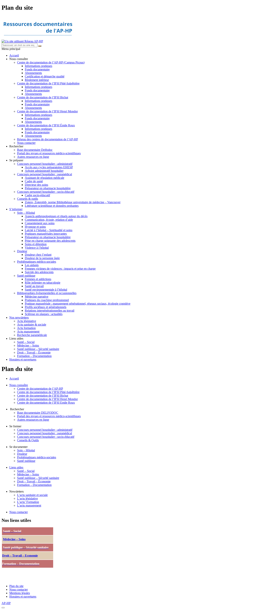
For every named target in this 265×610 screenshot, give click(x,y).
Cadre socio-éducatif (37, 195)
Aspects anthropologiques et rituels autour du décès (56, 216)
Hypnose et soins (35, 226)
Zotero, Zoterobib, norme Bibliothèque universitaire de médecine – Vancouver (72, 202)
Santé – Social (26, 342)
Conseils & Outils (28, 440)
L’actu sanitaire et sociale (32, 495)
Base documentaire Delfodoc (35, 149)
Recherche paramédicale (32, 335)
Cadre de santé (34, 181)
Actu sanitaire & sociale (31, 324)
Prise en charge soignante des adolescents (50, 240)
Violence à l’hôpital (37, 247)
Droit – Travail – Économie (34, 352)
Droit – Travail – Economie (20, 555)
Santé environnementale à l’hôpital (46, 289)
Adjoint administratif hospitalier (44, 170)
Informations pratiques (38, 66)
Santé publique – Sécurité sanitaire (38, 349)
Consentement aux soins (40, 223)
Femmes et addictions (38, 279)
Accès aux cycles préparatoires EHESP (49, 167)
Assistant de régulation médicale (44, 177)
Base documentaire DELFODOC (37, 412)
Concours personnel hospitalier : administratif (44, 163)
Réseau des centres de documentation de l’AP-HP (47, 139)
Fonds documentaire (37, 69)
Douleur (22, 251)
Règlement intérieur (37, 80)
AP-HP (6, 603)
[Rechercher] (39, 46)
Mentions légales (19, 593)
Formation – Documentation (34, 356)
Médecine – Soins (28, 345)
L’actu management (29, 505)
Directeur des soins (36, 184)
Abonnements (33, 73)
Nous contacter (26, 142)
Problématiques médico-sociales (36, 261)
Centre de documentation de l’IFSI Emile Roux (46, 402)
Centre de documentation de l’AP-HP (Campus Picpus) (51, 62)
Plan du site (16, 586)
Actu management (28, 331)
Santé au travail (34, 286)
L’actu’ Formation (28, 502)
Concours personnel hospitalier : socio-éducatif (45, 191)
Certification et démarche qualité (44, 76)
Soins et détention (36, 244)
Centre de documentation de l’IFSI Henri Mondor (47, 111)
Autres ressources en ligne (33, 156)
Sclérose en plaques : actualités (43, 314)
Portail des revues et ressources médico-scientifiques (49, 153)
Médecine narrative (36, 296)
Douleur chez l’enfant (38, 254)
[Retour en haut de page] (3, 607)
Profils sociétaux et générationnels (45, 307)
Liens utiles (16, 467)
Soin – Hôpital (26, 212)
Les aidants (32, 265)
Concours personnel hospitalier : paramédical (44, 174)
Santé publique (26, 275)
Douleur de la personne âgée (42, 258)
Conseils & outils (27, 198)
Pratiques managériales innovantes (46, 233)
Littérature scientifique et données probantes (52, 205)
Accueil (14, 55)
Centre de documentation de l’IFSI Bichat (42, 97)
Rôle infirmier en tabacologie (42, 282)
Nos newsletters (19, 317)
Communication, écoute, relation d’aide (49, 219)
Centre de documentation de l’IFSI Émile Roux (46, 125)
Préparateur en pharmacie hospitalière (48, 188)
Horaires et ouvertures (22, 359)
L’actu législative (27, 498)
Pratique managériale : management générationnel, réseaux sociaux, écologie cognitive (77, 303)
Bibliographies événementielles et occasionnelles (46, 293)
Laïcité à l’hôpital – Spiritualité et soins (48, 230)
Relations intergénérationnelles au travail (49, 310)
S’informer (16, 209)
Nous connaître (18, 385)
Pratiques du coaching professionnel (47, 300)
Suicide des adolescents (39, 272)
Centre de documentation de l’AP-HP (40, 388)
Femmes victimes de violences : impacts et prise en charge (60, 268)
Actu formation (26, 328)
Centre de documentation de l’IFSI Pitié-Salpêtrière (48, 83)
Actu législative (26, 321)
